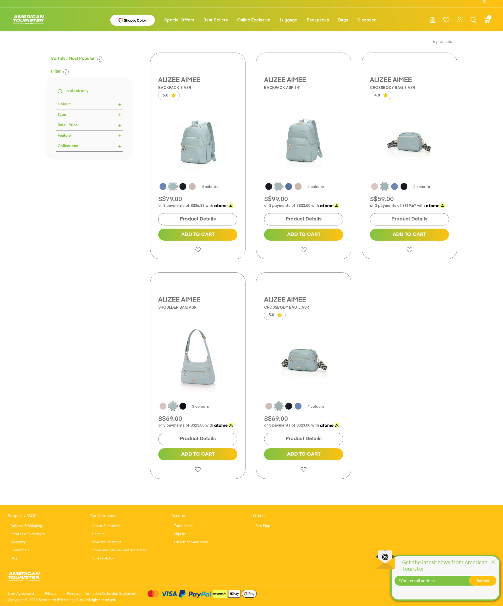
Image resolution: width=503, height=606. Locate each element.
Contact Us (19, 550)
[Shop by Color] (132, 20)
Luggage (288, 19)
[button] (215, 19)
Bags (343, 19)
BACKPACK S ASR (174, 87)
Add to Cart (198, 234)
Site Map (263, 526)
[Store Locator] (433, 21)
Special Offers (179, 19)
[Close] (493, 561)
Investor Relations (106, 542)
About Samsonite (106, 526)
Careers (98, 534)
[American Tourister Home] (29, 20)
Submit (483, 580)
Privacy (50, 593)
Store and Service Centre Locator (119, 550)
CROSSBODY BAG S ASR (392, 87)
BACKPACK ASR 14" (282, 87)
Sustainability (103, 558)
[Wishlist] (446, 20)
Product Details (198, 219)
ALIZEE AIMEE (179, 80)
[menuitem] (179, 19)
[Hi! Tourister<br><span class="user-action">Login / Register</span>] (459, 22)
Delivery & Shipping (26, 526)
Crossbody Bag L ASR (286, 307)
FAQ (13, 558)
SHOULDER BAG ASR (177, 307)
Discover (366, 19)
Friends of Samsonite (191, 542)
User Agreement (21, 593)
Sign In (179, 534)
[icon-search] (473, 19)
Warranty (18, 542)
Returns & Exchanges (27, 534)
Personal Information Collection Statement (102, 593)
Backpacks (318, 19)
